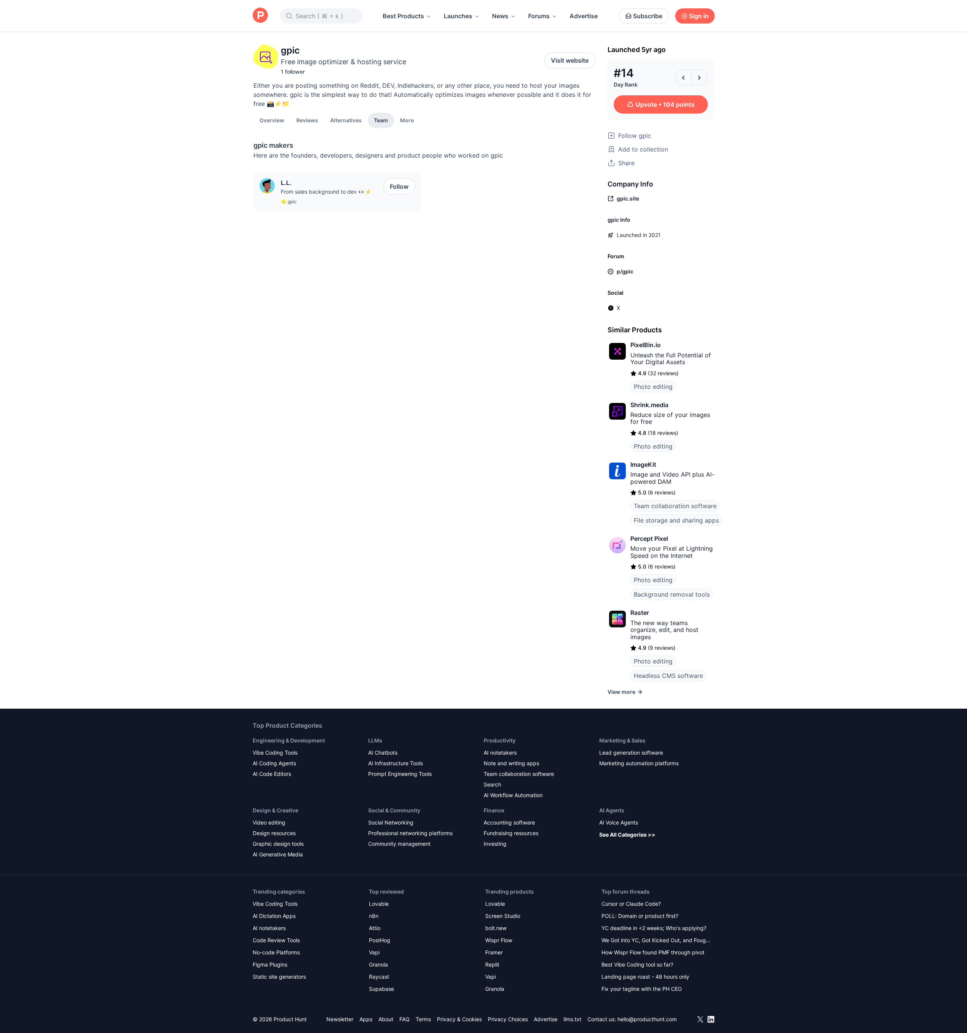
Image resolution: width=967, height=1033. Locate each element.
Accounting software (509, 822)
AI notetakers (500, 752)
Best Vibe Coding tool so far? (637, 964)
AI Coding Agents (274, 763)
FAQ (404, 1019)
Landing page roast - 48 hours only (645, 976)
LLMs (375, 740)
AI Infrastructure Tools (395, 763)
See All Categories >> (627, 834)
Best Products (403, 16)
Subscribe (647, 16)
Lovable (379, 903)
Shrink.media (649, 405)
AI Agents (611, 810)
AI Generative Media (278, 854)
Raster (639, 612)
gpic (292, 201)
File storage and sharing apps (676, 520)
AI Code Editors (272, 774)
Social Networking (390, 822)
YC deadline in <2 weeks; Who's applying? (653, 928)
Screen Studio (502, 916)
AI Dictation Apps (274, 916)
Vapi (374, 952)
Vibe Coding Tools (275, 752)
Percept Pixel (649, 538)
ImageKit (643, 464)
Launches (458, 16)
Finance (494, 810)
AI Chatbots (382, 752)
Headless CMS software (668, 675)
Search (492, 784)
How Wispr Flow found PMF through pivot (652, 952)
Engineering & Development (289, 740)
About (385, 1019)
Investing (495, 843)
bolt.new (495, 928)
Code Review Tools (276, 940)
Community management (399, 843)
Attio (374, 928)
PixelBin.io (645, 345)
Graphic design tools (278, 843)
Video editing (269, 822)
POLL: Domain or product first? (639, 916)
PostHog (379, 940)
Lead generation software (631, 752)
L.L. (286, 182)
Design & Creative (275, 810)
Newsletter (339, 1019)
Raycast (379, 976)
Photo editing (653, 386)
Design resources (274, 833)
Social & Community (394, 810)
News (500, 16)
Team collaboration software (675, 506)
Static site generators (279, 976)
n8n (373, 916)
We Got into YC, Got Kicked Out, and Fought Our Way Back (656, 941)
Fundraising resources (511, 833)
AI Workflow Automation (513, 795)
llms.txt (572, 1019)
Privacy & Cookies (459, 1019)
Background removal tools (672, 594)
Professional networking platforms (410, 833)
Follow (399, 186)
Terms (423, 1019)
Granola (378, 964)
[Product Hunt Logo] (260, 16)
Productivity (500, 740)
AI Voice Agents (618, 822)
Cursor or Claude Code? (631, 903)
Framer (494, 952)
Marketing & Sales (622, 740)
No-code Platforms (276, 952)
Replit (492, 964)
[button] (407, 120)
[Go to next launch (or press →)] (699, 77)
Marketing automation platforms (639, 763)
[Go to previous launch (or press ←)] (683, 77)
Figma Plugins (270, 964)
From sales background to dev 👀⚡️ (326, 191)
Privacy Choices (508, 1019)
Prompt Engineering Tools (400, 774)
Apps (365, 1019)
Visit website (570, 60)
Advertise (584, 16)
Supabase (381, 989)
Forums (539, 16)
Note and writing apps (511, 763)
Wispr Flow (498, 940)
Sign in (699, 16)
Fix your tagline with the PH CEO (641, 989)
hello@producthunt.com (647, 1019)
